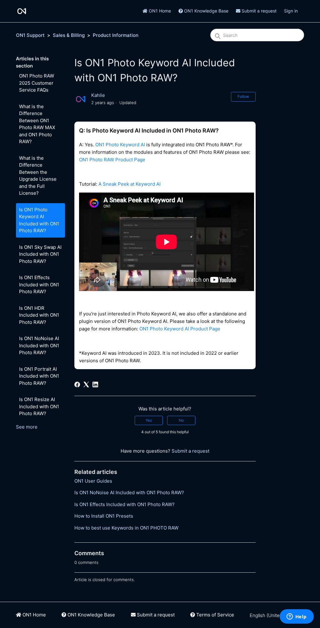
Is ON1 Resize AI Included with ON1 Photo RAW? (39, 406)
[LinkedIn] (95, 384)
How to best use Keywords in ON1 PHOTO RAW (126, 528)
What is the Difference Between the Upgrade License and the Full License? (38, 175)
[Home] (22, 11)
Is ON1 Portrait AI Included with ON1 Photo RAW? (39, 376)
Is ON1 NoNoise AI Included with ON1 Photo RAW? (39, 345)
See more (27, 427)
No (181, 420)
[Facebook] (77, 384)
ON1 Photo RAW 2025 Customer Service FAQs (36, 83)
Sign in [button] (291, 10)
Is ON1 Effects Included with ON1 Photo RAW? (39, 284)
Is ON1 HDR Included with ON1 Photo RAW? (39, 315)
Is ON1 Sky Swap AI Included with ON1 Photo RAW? (40, 254)
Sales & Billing (69, 35)
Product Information (115, 35)
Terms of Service (214, 615)
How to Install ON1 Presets (103, 516)
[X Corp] (86, 384)
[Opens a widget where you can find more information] (296, 617)
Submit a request (258, 10)
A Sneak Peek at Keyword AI (129, 184)
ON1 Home (159, 10)
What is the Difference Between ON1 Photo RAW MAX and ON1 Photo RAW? (37, 124)
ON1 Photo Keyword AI (120, 145)
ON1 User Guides (93, 481)
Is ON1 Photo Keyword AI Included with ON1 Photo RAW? (39, 220)
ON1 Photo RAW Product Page (112, 160)
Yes (149, 420)
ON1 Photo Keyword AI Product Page (179, 329)
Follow (243, 96)
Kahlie (98, 95)
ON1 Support (30, 35)
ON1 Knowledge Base (205, 10)
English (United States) (275, 615)
